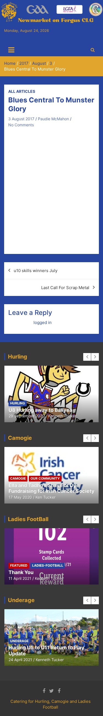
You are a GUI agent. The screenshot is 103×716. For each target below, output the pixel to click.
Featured (18, 565)
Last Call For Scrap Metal (65, 287)
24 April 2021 (20, 659)
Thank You (21, 572)
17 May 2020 (20, 497)
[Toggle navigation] (11, 50)
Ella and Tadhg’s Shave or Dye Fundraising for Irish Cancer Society (51, 488)
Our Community (45, 478)
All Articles (21, 91)
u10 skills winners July (35, 270)
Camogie (18, 478)
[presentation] (87, 357)
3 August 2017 (21, 118)
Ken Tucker (45, 497)
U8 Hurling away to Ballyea (40, 410)
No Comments (21, 124)
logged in (43, 322)
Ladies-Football (47, 565)
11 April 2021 (20, 578)
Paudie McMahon (53, 118)
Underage (19, 641)
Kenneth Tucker (62, 415)
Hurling (17, 403)
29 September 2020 (27, 415)
